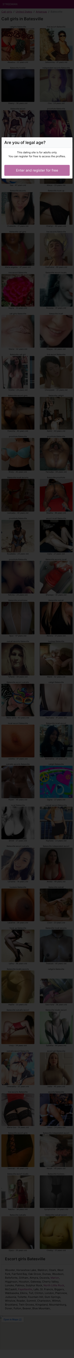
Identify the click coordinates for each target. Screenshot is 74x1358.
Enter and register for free (37, 170)
